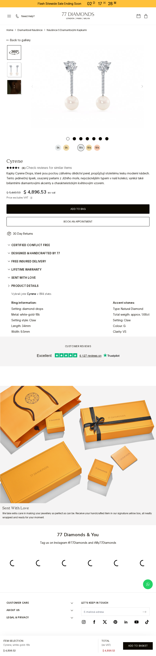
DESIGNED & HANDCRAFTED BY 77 (35, 253)
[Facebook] (94, 621)
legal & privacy (17, 617)
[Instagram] (83, 621)
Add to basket (138, 646)
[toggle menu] (9, 16)
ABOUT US (13, 610)
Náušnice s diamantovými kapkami (67, 30)
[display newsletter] (144, 611)
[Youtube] (136, 621)
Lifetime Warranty (26, 269)
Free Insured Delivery (28, 261)
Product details (25, 285)
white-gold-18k (30, 314)
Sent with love (23, 277)
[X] (104, 621)
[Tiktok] (147, 621)
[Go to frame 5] (93, 138)
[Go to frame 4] (87, 138)
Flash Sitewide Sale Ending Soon (59, 3)
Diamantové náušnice (29, 30)
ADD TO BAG (78, 209)
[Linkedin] (126, 621)
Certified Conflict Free (30, 245)
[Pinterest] (115, 621)
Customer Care (17, 603)
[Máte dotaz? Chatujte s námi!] (148, 584)
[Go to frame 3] (80, 138)
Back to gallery (20, 40)
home (9, 30)
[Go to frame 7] (106, 138)
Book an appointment (78, 221)
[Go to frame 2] (74, 138)
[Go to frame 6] (100, 138)
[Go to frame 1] (67, 138)
